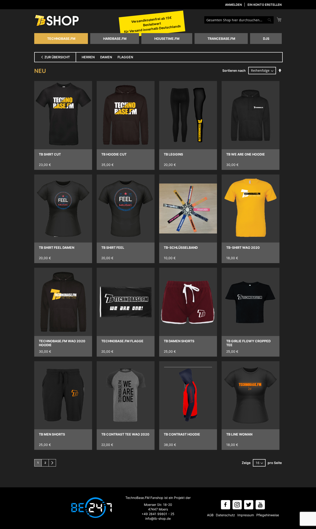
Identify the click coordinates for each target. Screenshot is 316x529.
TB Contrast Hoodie (182, 434)
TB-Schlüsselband (181, 247)
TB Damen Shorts (179, 341)
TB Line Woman (239, 434)
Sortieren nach (234, 70)
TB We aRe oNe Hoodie (245, 154)
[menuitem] (61, 38)
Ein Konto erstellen (265, 4)
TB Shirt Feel (112, 247)
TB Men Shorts (52, 434)
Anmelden (233, 4)
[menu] (158, 38)
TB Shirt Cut (50, 154)
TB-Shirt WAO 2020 (243, 247)
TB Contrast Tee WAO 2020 (125, 434)
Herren (88, 57)
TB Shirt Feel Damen (56, 247)
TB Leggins (173, 154)
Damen (106, 57)
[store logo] (57, 20)
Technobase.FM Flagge (122, 341)
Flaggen (125, 57)
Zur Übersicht (57, 57)
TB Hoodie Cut (114, 154)
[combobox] (239, 20)
